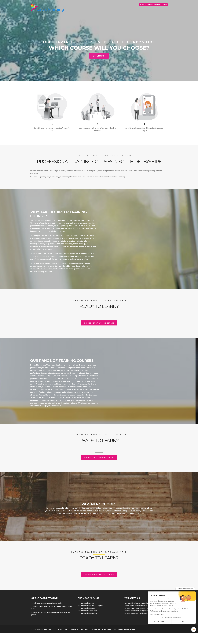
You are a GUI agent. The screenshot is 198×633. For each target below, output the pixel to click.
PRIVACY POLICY (63, 629)
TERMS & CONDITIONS (79, 629)
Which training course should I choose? (138, 606)
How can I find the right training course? (138, 608)
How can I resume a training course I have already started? (145, 611)
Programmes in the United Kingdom (90, 606)
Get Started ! (99, 56)
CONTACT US (49, 629)
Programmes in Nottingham (87, 613)
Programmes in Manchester (87, 611)
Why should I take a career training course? (140, 603)
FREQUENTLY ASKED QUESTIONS (103, 629)
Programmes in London (86, 603)
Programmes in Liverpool (86, 608)
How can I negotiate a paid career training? (139, 613)
